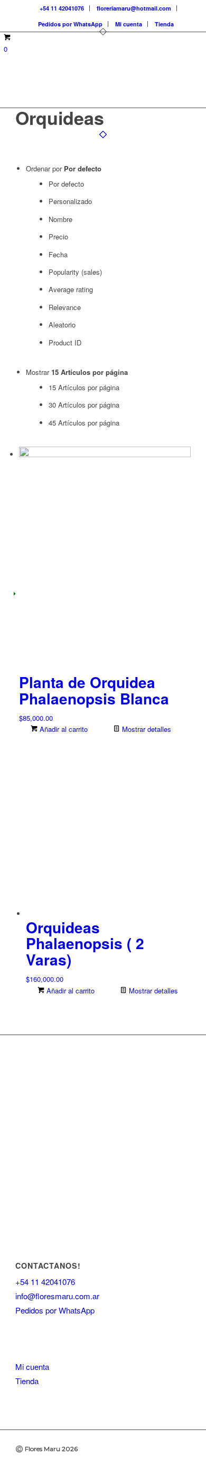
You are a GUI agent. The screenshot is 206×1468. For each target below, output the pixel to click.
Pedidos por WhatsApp (70, 24)
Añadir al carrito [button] (63, 729)
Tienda (164, 24)
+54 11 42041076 (62, 8)
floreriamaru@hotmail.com (134, 8)
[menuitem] (62, 8)
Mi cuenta (128, 24)
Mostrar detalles (145, 729)
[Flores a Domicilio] (85, 86)
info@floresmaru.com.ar (57, 1295)
